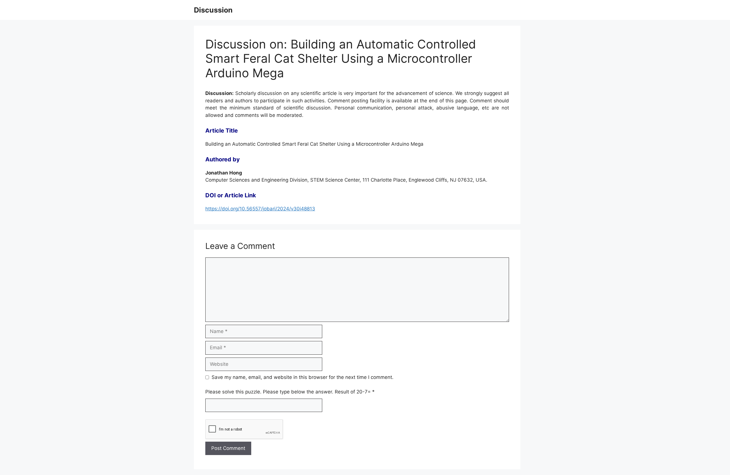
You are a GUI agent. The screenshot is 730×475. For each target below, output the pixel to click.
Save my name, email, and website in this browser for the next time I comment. (303, 377)
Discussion (213, 10)
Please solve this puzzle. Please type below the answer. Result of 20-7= (290, 392)
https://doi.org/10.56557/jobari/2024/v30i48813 (260, 209)
